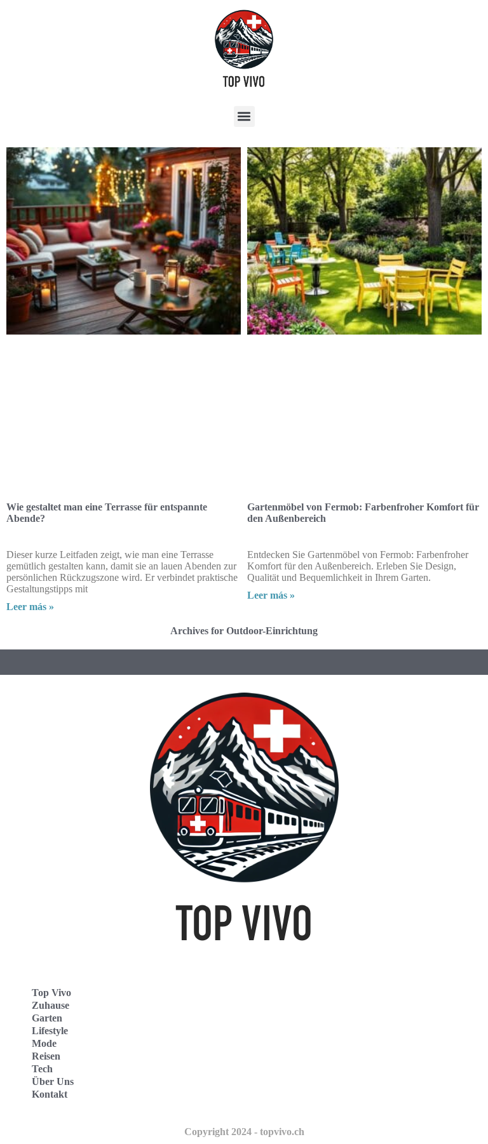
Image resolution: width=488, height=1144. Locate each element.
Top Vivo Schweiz (301, 1085)
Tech (42, 1068)
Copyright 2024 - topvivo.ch (244, 1131)
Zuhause (50, 1005)
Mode (44, 1043)
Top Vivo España (300, 1029)
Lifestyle (50, 1030)
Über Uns (53, 1081)
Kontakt (49, 1094)
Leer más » (30, 606)
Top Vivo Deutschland (311, 1001)
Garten (47, 1018)
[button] (244, 116)
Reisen (46, 1056)
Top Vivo (51, 992)
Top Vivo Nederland (307, 1057)
